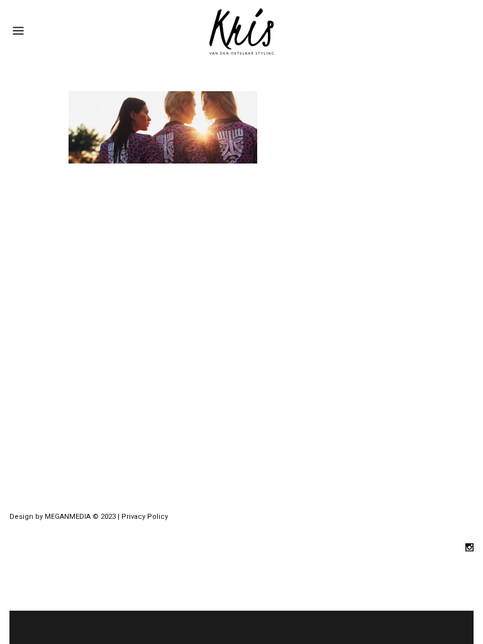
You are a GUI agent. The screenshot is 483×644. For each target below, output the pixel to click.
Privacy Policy (144, 517)
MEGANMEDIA (68, 517)
